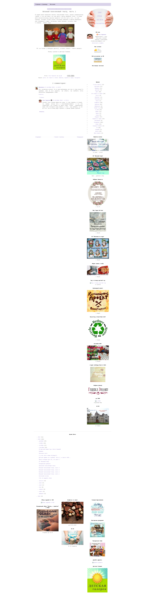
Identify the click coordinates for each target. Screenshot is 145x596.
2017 (39, 437)
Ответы (42, 97)
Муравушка (41, 87)
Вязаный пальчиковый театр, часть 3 (49, 469)
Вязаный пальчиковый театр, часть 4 (49, 467)
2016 (39, 439)
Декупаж (97, 90)
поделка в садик (68, 77)
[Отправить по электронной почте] (68, 76)
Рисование (97, 120)
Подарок (97, 117)
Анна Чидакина (46, 100)
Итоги (97, 95)
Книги (97, 100)
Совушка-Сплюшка (97, 125)
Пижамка (41, 451)
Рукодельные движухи (44, 463)
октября (41, 445)
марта (41, 491)
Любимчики (97, 106)
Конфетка (97, 102)
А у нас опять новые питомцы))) (48, 455)
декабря (41, 441)
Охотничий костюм (44, 476)
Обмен (96, 111)
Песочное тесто (43, 453)
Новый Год (97, 108)
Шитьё (96, 131)
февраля (41, 493)
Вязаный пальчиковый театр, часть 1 (49, 474)
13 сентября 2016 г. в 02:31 (61, 100)
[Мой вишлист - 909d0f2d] (98, 52)
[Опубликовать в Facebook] (72, 76)
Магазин (52, 4)
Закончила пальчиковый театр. (47, 465)
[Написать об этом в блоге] (69, 76)
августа (41, 480)
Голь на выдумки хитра (45, 478)
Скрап (96, 124)
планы (97, 115)
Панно (97, 113)
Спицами (97, 129)
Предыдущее (80, 137)
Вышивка (97, 88)
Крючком (61, 77)
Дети (44, 77)
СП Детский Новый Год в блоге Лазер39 (50, 449)
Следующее (38, 137)
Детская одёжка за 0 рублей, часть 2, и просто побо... (55, 457)
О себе (97, 109)
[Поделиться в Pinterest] (73, 76)
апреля (41, 489)
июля (40, 482)
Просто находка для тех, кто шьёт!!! (49, 459)
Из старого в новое (52, 77)
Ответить (41, 94)
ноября (41, 443)
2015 (39, 496)
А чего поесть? (97, 84)
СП (97, 127)
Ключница (97, 99)
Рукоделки (77, 77)
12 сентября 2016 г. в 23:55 (53, 87)
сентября (42, 447)
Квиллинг (97, 97)
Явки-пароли (97, 133)
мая (40, 487)
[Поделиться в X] (70, 76)
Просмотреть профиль (98, 43)
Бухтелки (97, 86)
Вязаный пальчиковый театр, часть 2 (49, 472)
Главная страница (41, 4)
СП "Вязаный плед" (44, 461)
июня (40, 485)
